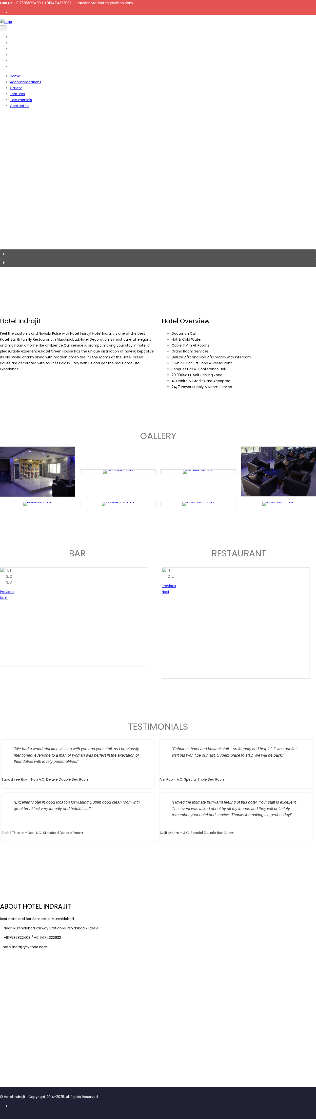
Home (15, 37)
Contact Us (19, 66)
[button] (158, 253)
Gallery (16, 48)
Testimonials (21, 60)
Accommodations (25, 43)
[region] (158, 194)
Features (17, 54)
